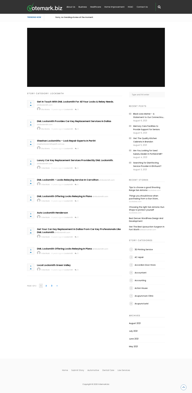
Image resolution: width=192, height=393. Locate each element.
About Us (70, 6)
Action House (141, 288)
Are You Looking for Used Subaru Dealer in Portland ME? (147, 152)
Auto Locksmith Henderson (52, 212)
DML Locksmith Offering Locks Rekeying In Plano (64, 196)
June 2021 (133, 338)
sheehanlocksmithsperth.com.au (50, 144)
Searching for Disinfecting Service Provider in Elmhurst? (147, 164)
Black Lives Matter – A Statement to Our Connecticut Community (148, 115)
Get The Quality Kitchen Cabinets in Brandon (145, 140)
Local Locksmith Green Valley (54, 265)
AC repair (139, 257)
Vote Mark (45, 168)
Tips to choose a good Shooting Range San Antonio (144, 189)
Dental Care (108, 370)
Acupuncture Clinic (144, 295)
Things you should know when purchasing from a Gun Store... (144, 197)
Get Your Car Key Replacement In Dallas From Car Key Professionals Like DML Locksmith (79, 231)
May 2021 (133, 346)
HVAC (130, 6)
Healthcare (95, 6)
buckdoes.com (154, 190)
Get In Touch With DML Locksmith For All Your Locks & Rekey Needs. (75, 101)
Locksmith (68, 109)
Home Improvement (114, 6)
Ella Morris (45, 109)
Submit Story (77, 370)
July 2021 (133, 331)
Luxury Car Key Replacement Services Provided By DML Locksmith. (75, 160)
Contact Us (142, 6)
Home (65, 370)
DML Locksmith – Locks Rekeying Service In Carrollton (68, 179)
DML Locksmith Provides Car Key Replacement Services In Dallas (74, 121)
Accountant (140, 272)
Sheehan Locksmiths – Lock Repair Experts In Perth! (66, 140)
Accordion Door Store (145, 265)
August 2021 (135, 323)
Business (83, 6)
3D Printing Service (144, 249)
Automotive (93, 370)
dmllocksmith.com (44, 105)
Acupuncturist (142, 303)
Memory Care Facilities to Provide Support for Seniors (146, 128)
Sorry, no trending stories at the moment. (74, 17)
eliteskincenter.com (148, 229)
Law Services (124, 370)
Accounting (140, 280)
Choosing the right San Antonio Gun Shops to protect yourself (146, 208)
